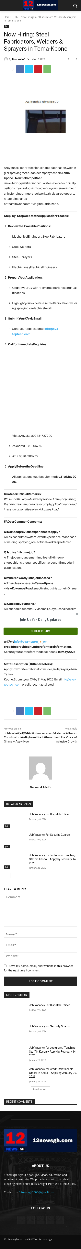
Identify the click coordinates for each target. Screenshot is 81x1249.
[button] (41, 619)
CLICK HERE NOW (40, 631)
